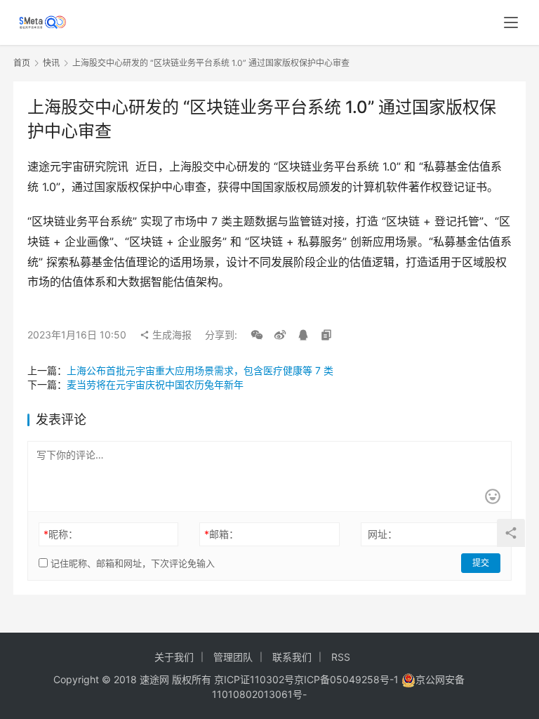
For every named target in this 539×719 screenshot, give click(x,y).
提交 (480, 563)
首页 (21, 63)
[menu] (511, 22)
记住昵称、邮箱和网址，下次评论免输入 (131, 563)
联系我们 (292, 657)
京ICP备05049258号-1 (347, 679)
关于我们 (174, 657)
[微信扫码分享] (257, 335)
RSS (340, 657)
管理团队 (233, 657)
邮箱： (221, 534)
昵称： (61, 534)
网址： (382, 534)
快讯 (51, 63)
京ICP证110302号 (254, 679)
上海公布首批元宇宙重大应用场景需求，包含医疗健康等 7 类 (200, 370)
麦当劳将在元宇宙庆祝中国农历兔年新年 (155, 384)
